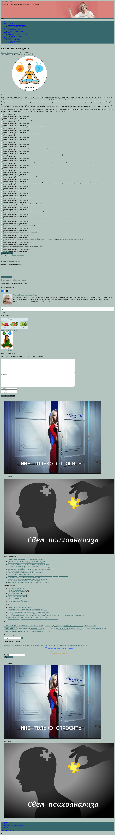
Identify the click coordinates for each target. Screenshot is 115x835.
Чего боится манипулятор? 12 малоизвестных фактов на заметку (27, 579)
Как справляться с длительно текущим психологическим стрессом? (28, 564)
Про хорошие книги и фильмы (17, 601)
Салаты (61, 628)
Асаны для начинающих (15, 31)
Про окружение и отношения (17, 595)
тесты (50, 631)
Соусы (66, 628)
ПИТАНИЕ (7, 33)
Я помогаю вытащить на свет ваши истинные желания (25, 609)
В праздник (6, 645)
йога (86, 628)
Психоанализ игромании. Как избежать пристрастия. (24, 566)
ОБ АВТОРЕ (8, 38)
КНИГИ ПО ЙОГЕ (77, 626)
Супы (80, 628)
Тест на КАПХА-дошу (8, 350)
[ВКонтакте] (2, 291)
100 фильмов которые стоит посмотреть (20, 607)
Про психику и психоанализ (16, 25)
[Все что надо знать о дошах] (14, 329)
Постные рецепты (53, 645)
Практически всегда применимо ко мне (15, 118)
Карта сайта (8, 822)
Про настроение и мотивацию (17, 26)
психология (27, 631)
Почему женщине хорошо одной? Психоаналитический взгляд (27, 563)
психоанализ (14, 631)
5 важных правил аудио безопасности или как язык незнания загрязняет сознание (33, 619)
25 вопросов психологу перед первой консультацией (24, 577)
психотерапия (38, 631)
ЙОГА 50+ (68, 626)
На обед (32, 645)
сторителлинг (45, 631)
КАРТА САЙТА (9, 21)
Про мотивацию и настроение (17, 590)
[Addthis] (2, 309)
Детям (11, 645)
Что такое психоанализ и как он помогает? (21, 571)
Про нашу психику (14, 593)
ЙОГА (6, 28)
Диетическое (18, 645)
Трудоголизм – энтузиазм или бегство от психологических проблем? (29, 612)
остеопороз (96, 628)
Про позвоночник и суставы (16, 596)
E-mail (6, 655)
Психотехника (47, 628)
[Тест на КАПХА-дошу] (7, 349)
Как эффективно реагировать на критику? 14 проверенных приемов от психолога (33, 614)
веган (83, 628)
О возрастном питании (15, 36)
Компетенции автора (14, 41)
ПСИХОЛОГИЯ (9, 23)
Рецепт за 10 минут (69, 645)
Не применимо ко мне (9, 114)
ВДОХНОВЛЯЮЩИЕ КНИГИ (22, 626)
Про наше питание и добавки (17, 591)
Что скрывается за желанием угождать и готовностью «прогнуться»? (29, 569)
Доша (7, 312)
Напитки (27, 628)
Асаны (7, 625)
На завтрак (26, 645)
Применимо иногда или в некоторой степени (16, 116)
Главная (3, 53)
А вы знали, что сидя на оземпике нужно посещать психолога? (27, 561)
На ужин (39, 645)
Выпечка (39, 625)
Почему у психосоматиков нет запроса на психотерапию (25, 572)
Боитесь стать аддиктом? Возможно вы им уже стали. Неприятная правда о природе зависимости (38, 576)
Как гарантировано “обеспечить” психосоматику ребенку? (26, 580)
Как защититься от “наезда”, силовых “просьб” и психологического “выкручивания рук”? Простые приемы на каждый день (46, 615)
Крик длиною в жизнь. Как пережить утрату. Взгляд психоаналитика (29, 582)
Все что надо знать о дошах (9, 330)
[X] (7, 291)
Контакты (11, 42)
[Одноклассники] (4, 291)
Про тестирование (12, 53)
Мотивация (20, 628)
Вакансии (7, 827)
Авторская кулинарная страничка (18, 34)
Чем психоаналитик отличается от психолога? (22, 574)
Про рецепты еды (13, 598)
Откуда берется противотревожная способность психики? (25, 559)
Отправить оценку (6, 277)
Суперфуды (73, 628)
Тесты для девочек (18, 255)
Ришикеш (54, 628)
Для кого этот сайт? (14, 39)
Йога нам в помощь (14, 29)
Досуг (51, 626)
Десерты (46, 626)
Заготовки (60, 626)
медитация (90, 628)
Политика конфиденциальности (14, 825)
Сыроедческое (81, 645)
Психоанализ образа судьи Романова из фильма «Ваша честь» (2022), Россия (31, 568)
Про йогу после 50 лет (15, 588)
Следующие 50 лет (6, 1)
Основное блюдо (37, 628)
